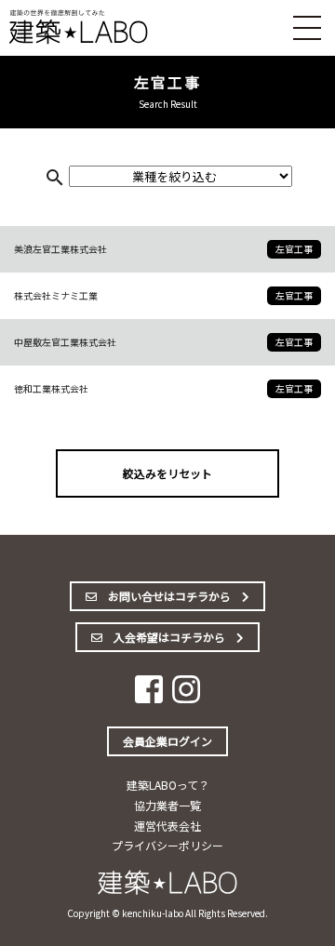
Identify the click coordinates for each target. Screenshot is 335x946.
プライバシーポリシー (167, 845)
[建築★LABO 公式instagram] (186, 697)
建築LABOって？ (168, 785)
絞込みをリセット (167, 473)
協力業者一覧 (167, 805)
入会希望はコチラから (169, 637)
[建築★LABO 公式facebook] (149, 697)
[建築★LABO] (79, 40)
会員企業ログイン (167, 741)
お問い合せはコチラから (169, 596)
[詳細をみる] (167, 249)
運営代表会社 (167, 825)
